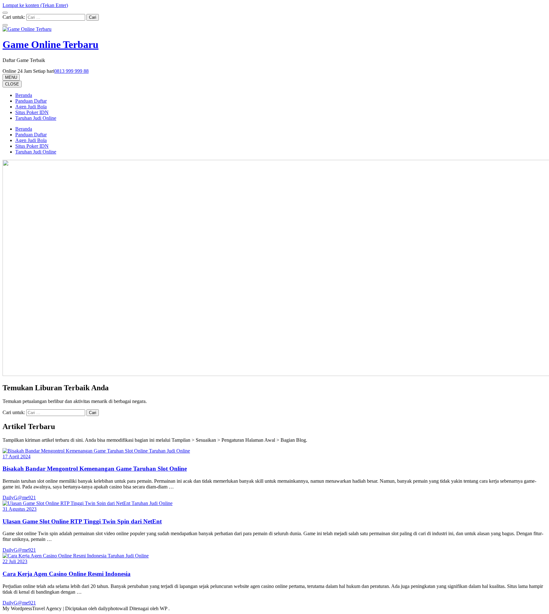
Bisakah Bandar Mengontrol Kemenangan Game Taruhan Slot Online (95, 468)
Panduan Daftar (31, 101)
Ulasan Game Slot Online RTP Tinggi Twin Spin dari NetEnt (82, 521)
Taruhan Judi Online (35, 118)
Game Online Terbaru (50, 44)
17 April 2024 (16, 456)
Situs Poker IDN (32, 112)
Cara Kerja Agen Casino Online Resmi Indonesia (67, 573)
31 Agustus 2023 (20, 509)
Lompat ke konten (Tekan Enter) (35, 5)
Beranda (23, 95)
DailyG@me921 (19, 497)
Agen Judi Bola (31, 106)
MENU (11, 77)
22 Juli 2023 (15, 561)
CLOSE (12, 84)
